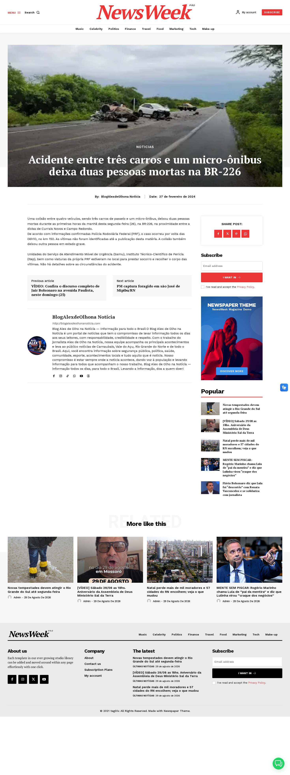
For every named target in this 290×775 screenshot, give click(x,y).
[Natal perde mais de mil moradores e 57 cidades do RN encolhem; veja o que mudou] (210, 445)
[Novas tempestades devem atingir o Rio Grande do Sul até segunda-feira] (210, 408)
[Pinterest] (236, 234)
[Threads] (88, 375)
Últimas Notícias (143, 666)
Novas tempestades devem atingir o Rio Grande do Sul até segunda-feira (241, 408)
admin (17, 597)
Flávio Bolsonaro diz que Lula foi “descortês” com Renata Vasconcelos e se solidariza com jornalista (242, 489)
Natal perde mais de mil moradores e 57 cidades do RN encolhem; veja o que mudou (241, 446)
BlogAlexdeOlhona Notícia (120, 196)
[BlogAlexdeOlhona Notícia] (36, 346)
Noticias (145, 147)
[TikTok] (67, 375)
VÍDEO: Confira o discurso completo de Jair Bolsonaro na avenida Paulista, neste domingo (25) (65, 290)
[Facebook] (53, 375)
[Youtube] (81, 375)
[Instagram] (60, 375)
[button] (33, 12)
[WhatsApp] (74, 375)
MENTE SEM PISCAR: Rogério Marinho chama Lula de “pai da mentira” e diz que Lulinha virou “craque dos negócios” (242, 467)
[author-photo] (10, 597)
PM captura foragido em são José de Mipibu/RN (148, 288)
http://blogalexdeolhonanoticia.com (76, 323)
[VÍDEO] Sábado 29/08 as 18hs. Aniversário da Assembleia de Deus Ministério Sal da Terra (239, 426)
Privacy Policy (245, 286)
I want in (229, 277)
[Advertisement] (145, 745)
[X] (227, 234)
